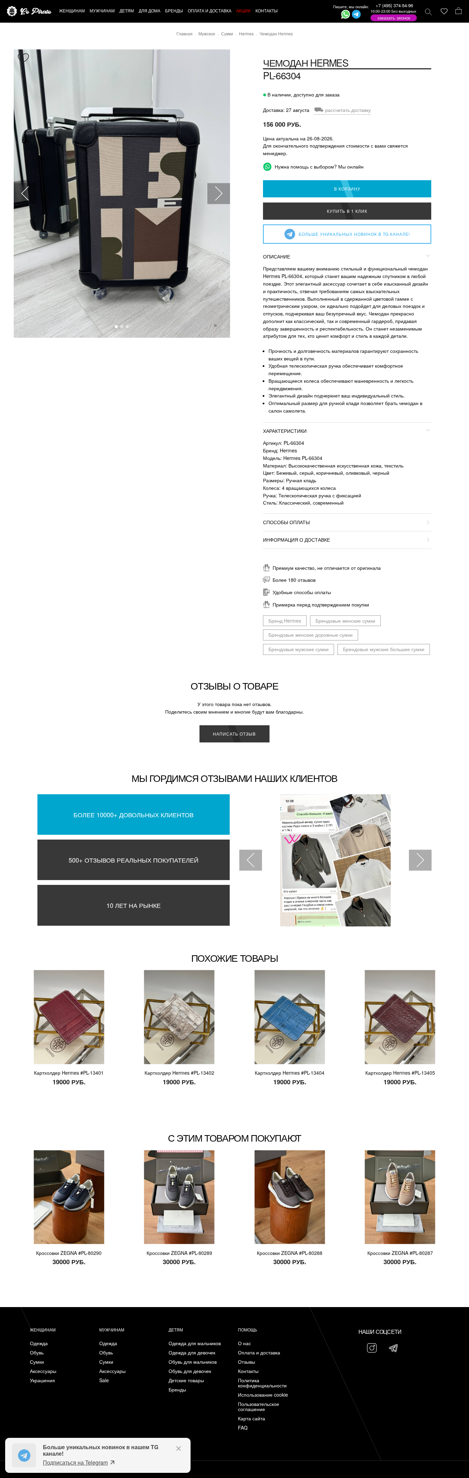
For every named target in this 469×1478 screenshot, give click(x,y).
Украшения (42, 1380)
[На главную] (29, 11)
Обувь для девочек (190, 1371)
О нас (244, 1343)
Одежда (39, 1343)
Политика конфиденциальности (262, 1383)
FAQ (243, 1427)
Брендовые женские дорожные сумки (310, 634)
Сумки (37, 1361)
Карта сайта (251, 1418)
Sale (104, 1380)
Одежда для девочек (192, 1352)
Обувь (37, 1352)
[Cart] (458, 11)
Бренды (177, 1389)
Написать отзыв (234, 734)
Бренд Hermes (284, 620)
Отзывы (246, 1361)
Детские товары (186, 1380)
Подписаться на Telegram (75, 1462)
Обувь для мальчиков (193, 1361)
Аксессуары (43, 1371)
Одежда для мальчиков (195, 1343)
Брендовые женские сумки (345, 620)
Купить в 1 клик (347, 211)
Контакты (248, 1371)
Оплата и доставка (259, 1352)
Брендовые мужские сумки (298, 649)
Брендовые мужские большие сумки (383, 649)
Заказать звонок (393, 17)
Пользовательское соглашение (258, 1406)
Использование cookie (263, 1394)
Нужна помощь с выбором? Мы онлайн (318, 166)
